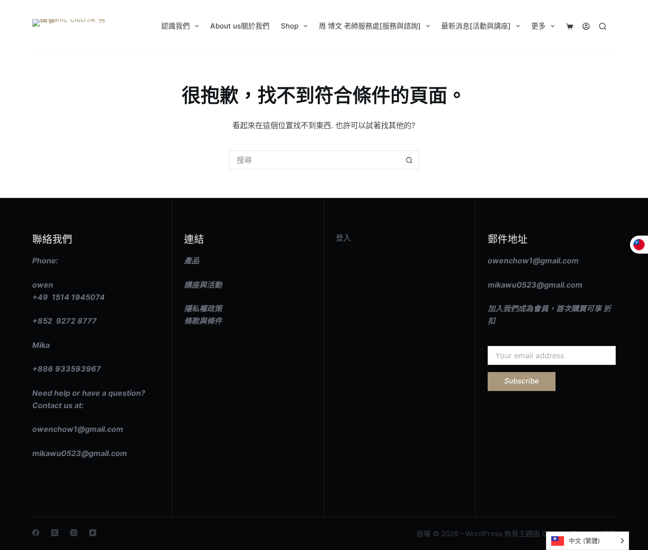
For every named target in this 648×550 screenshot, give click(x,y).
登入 (343, 237)
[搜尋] (602, 26)
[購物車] (569, 26)
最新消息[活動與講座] (476, 25)
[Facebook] (35, 532)
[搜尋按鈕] (409, 159)
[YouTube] (92, 532)
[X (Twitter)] (54, 532)
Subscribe (521, 380)
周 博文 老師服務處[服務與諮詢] (370, 25)
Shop (289, 25)
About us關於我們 (239, 25)
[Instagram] (73, 532)
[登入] (586, 26)
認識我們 (175, 25)
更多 (538, 25)
